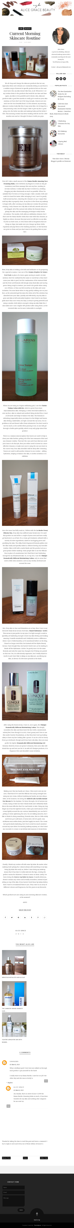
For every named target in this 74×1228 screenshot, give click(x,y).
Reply (46, 1080)
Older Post (43, 1158)
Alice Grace (21, 930)
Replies (10, 1083)
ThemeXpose (37, 1225)
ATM (21, 28)
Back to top (37, 1220)
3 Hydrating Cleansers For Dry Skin (64, 123)
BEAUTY (28, 28)
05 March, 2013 (15, 1064)
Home (25, 1158)
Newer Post (6, 1158)
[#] (57, 78)
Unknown (14, 1061)
